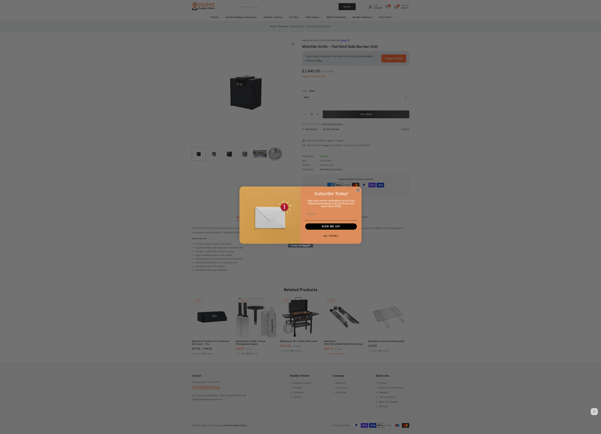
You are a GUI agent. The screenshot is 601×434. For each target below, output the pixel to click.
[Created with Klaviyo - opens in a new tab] (300, 246)
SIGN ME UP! (331, 226)
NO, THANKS (331, 236)
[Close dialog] (358, 190)
